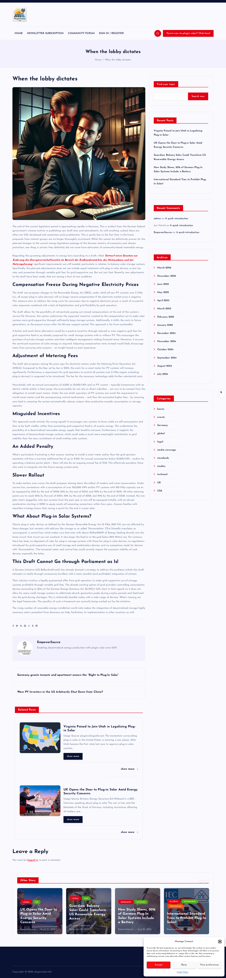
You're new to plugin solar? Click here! (188, 33)
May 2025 (163, 292)
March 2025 (164, 308)
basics (160, 409)
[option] (39, 911)
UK (159, 482)
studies (161, 466)
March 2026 (164, 268)
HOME (19, 33)
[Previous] (201, 880)
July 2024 (162, 374)
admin (157, 218)
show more (73, 756)
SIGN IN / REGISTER (111, 33)
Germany (162, 425)
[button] (219, 941)
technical (162, 474)
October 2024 (165, 349)
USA (159, 491)
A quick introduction (176, 218)
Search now (198, 96)
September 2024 (166, 358)
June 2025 (163, 284)
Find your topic (166, 84)
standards (163, 458)
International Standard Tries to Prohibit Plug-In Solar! (137, 918)
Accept (158, 965)
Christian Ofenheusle (30, 926)
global (161, 433)
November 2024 (166, 341)
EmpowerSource (48, 642)
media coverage (166, 450)
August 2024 (164, 366)
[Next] (206, 880)
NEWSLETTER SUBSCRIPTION (45, 33)
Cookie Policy (182, 972)
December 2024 (166, 333)
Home (98, 60)
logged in (32, 860)
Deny (184, 965)
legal (160, 442)
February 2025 (165, 317)
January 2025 (165, 325)
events (161, 417)
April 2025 (163, 300)
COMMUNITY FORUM (81, 33)
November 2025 (166, 276)
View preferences (209, 965)
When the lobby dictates (118, 60)
